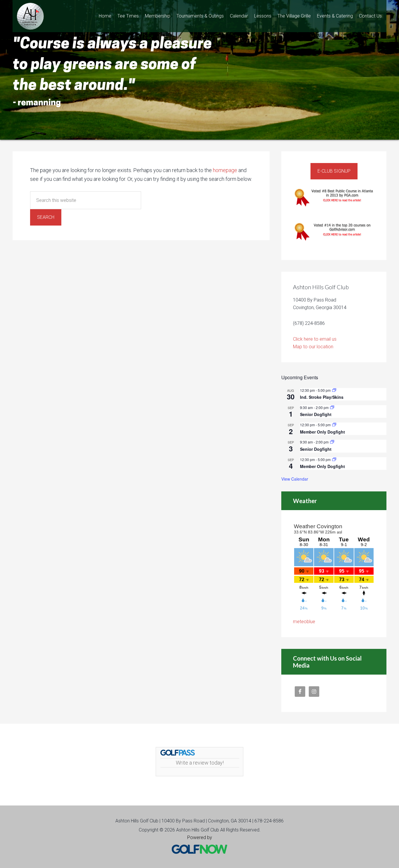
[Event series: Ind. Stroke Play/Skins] (334, 390)
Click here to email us (314, 339)
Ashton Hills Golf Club (30, 16)
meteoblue (304, 621)
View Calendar (294, 479)
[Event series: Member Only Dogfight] (334, 424)
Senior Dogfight (316, 414)
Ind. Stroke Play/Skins (322, 397)
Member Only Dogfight (322, 432)
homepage (225, 170)
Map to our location (313, 346)
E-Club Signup (334, 171)
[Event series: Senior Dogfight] (332, 407)
